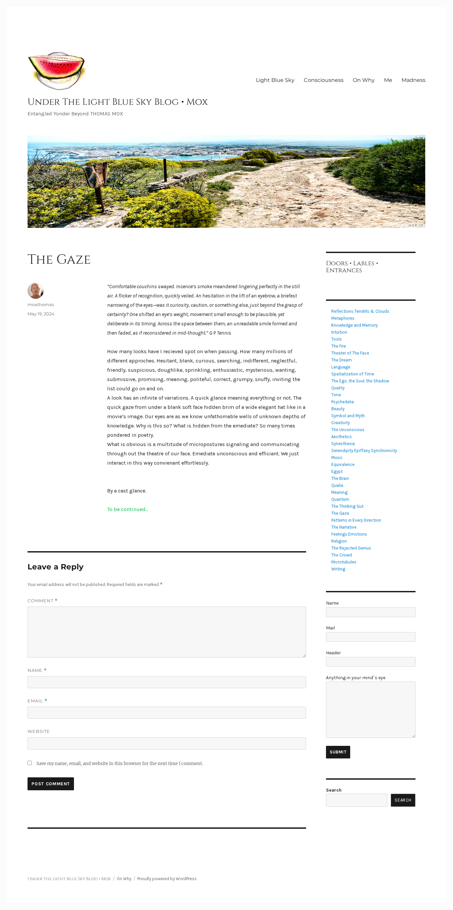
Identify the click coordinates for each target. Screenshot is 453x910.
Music (337, 457)
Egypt (337, 471)
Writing (338, 568)
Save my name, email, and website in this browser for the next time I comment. (119, 763)
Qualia (337, 485)
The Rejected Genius (351, 548)
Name (37, 670)
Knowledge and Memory (354, 325)
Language (340, 366)
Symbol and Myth (348, 415)
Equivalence (343, 464)
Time (336, 394)
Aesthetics (341, 436)
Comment (43, 601)
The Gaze (340, 513)
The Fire (338, 346)
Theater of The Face (350, 353)
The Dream (341, 360)
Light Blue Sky (275, 80)
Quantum (340, 499)
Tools (336, 339)
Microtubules (343, 561)
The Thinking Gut (347, 506)
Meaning (339, 492)
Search (334, 790)
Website (39, 731)
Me (388, 80)
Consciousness (324, 80)
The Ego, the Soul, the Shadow (360, 380)
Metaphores (343, 318)
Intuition (339, 332)
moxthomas (41, 304)
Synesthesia (343, 443)
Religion (339, 541)
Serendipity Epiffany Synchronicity (364, 450)
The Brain (340, 478)
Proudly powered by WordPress (167, 878)
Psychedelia (342, 401)
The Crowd (341, 554)
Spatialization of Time (352, 373)
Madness (413, 80)
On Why (364, 80)
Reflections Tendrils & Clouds (360, 311)
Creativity (340, 422)
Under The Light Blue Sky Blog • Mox (118, 102)
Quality (338, 387)
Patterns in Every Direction (356, 520)
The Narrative (343, 527)
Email (37, 701)
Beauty (338, 408)
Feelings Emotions (349, 534)
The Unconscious (347, 429)
